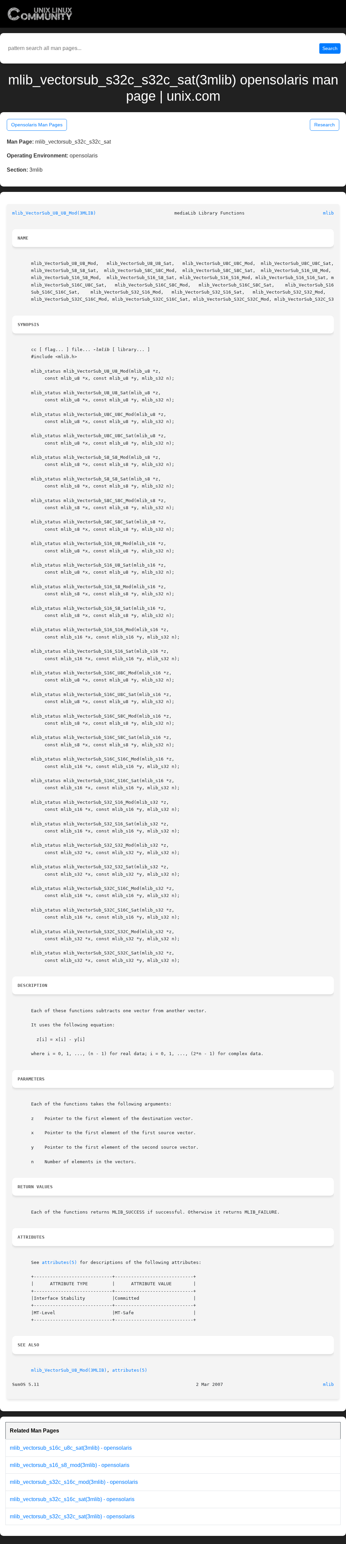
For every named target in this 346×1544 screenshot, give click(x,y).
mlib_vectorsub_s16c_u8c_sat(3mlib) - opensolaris (71, 1448)
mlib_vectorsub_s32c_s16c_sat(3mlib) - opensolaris (72, 1499)
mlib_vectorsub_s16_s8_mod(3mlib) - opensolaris (69, 1465)
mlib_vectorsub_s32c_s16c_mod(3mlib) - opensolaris (74, 1482)
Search (330, 48)
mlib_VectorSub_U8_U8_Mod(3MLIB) (54, 213)
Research (324, 124)
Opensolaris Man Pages (37, 124)
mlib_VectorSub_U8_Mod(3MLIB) (69, 1370)
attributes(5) (59, 1262)
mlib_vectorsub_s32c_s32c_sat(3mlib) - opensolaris (72, 1516)
